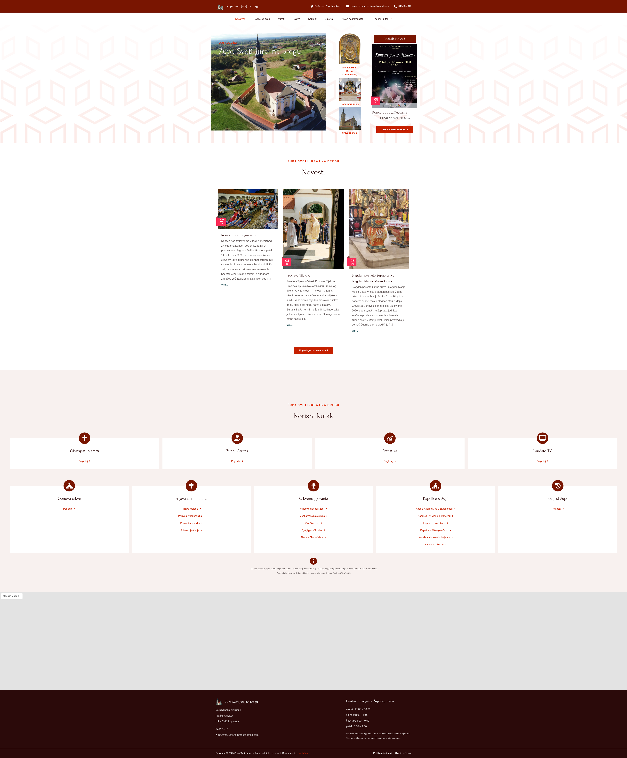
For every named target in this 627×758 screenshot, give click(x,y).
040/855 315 (404, 6)
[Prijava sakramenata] (191, 485)
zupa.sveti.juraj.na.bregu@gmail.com (370, 6)
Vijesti (281, 18)
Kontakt (312, 18)
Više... (224, 285)
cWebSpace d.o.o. (307, 753)
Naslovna (240, 18)
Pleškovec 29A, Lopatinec (327, 6)
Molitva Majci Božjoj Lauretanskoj (349, 71)
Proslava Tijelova (299, 275)
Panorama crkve (350, 104)
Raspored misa (262, 18)
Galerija (329, 18)
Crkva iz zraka (349, 132)
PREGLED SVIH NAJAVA (395, 118)
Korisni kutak (381, 18)
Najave (296, 18)
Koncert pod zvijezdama (238, 235)
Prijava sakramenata (352, 18)
